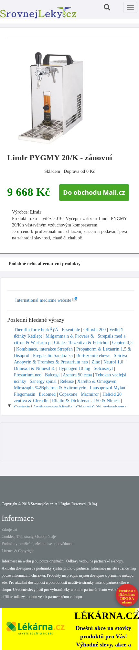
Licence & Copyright (18, 551)
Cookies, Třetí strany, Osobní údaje (29, 536)
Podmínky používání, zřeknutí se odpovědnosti (37, 543)
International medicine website (43, 300)
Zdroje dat (9, 529)
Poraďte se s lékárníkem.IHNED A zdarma (127, 596)
